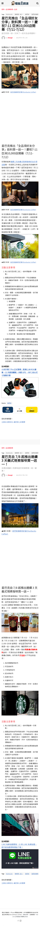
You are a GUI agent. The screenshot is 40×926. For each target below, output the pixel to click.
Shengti (10, 38)
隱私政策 (25, 914)
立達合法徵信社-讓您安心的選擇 (13, 422)
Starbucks (9, 14)
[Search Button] (37, 3)
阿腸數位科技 (24, 916)
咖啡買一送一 (19, 14)
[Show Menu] (2, 3)
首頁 (3, 9)
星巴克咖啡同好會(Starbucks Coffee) (23, 92)
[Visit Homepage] (20, 3)
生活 (15, 9)
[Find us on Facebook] (18, 921)
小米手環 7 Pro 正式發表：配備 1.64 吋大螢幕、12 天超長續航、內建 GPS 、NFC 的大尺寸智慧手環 (20, 372)
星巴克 (27, 14)
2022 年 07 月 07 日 (21, 475)
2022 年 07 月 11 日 (21, 38)
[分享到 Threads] (33, 43)
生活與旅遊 (9, 9)
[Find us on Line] (20, 921)
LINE (37, 42)
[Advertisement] (20, 430)
